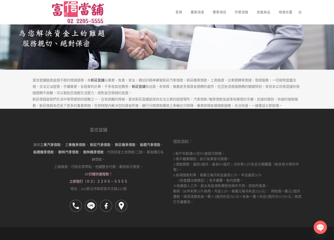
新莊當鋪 (97, 80)
